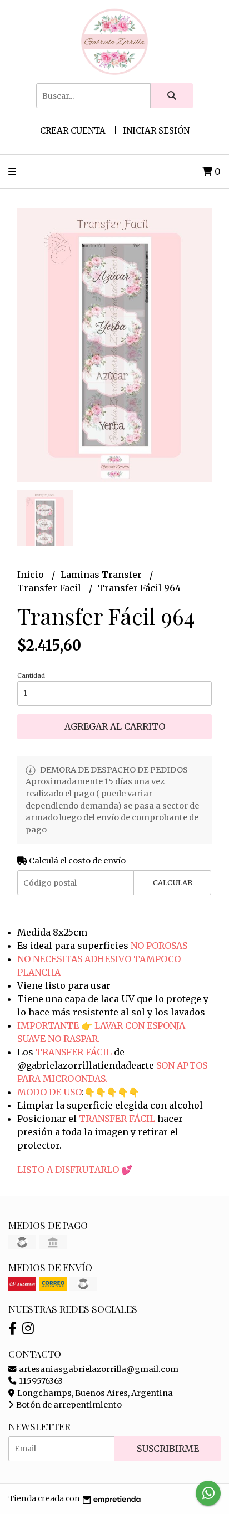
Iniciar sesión (156, 130)
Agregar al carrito (114, 726)
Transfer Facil (50, 587)
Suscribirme (168, 1448)
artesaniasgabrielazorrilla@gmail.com (97, 1369)
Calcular (172, 882)
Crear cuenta (73, 130)
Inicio (31, 574)
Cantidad (31, 675)
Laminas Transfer (102, 574)
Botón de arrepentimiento (68, 1405)
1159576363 (40, 1381)
